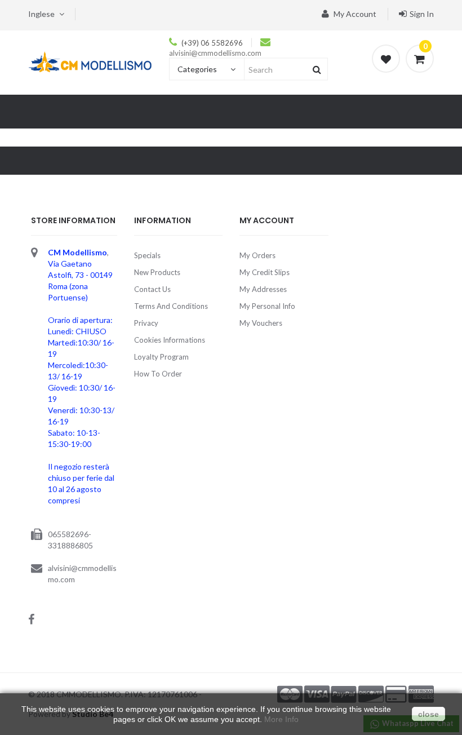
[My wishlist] (386, 59)
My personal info (267, 306)
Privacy (146, 322)
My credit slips (264, 272)
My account (354, 14)
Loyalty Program (161, 356)
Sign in (422, 14)
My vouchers (260, 322)
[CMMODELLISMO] (90, 61)
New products (157, 272)
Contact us (152, 289)
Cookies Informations (169, 339)
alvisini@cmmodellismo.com (215, 52)
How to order (158, 373)
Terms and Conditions (171, 306)
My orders (257, 255)
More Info (281, 719)
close (428, 714)
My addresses (263, 289)
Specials (147, 255)
